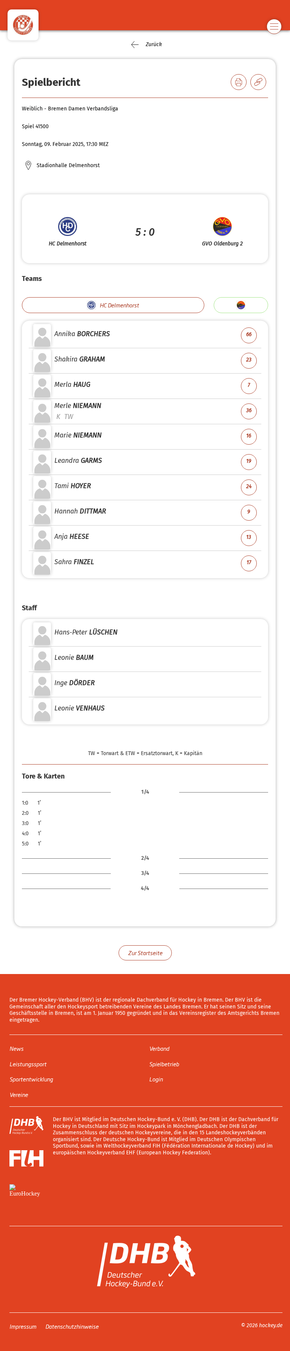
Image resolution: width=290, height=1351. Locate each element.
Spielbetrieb (164, 1063)
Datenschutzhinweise (72, 1326)
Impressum (22, 1326)
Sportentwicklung (31, 1079)
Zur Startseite (145, 953)
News (16, 1048)
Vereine (18, 1094)
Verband (159, 1048)
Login (156, 1079)
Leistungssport (27, 1063)
